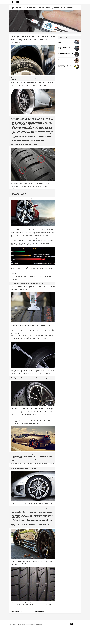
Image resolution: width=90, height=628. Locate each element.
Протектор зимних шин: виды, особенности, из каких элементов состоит (22, 610)
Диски (43, 2)
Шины (33, 2)
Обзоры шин (55, 2)
